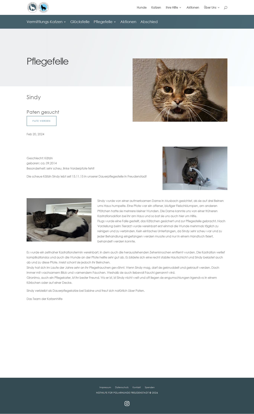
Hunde (142, 7)
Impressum (105, 387)
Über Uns (210, 7)
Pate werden (42, 120)
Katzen (156, 7)
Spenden (150, 387)
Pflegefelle (103, 22)
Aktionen (193, 7)
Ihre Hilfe (172, 7)
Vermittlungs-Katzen (44, 22)
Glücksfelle (80, 22)
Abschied (149, 22)
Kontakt (137, 387)
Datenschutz (121, 387)
